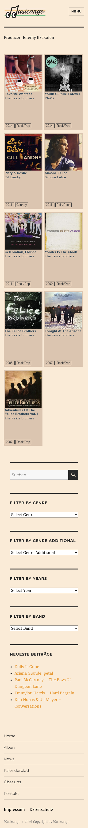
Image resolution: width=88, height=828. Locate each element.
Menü (76, 11)
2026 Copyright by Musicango (47, 822)
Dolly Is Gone (27, 666)
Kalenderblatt (17, 770)
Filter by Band (27, 616)
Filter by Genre (28, 503)
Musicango (12, 822)
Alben (9, 747)
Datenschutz (41, 809)
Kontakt (11, 793)
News (9, 759)
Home (9, 736)
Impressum (14, 809)
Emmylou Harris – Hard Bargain (44, 693)
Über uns (12, 782)
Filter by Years (28, 578)
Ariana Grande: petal (34, 673)
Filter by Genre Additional (43, 540)
